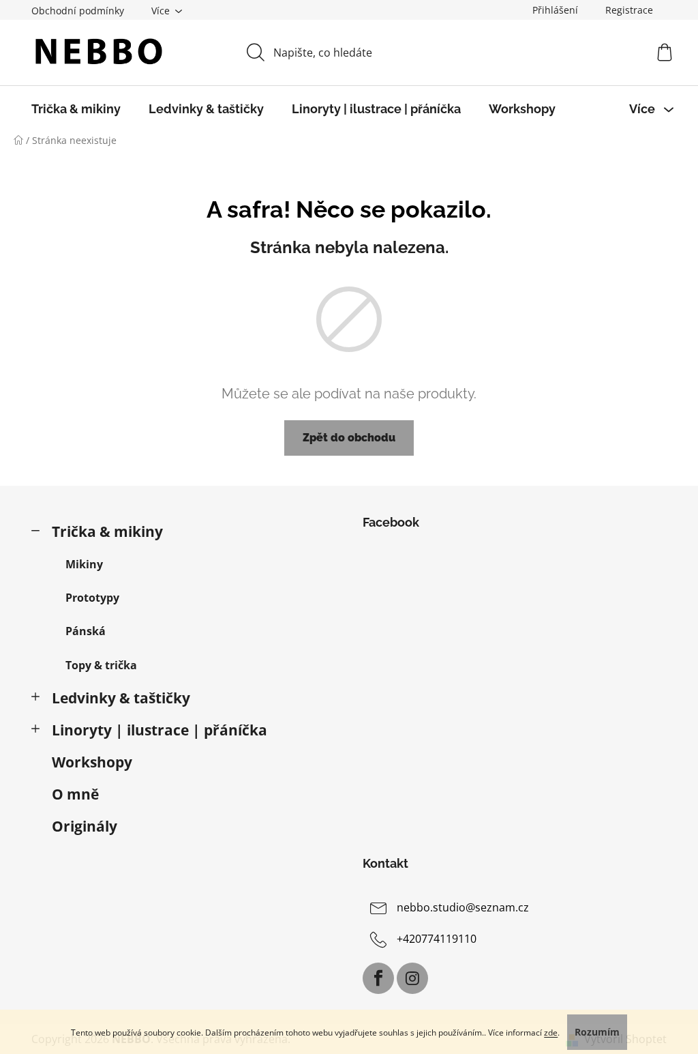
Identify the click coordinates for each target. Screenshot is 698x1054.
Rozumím (597, 1031)
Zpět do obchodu (349, 437)
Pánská (85, 631)
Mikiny (84, 564)
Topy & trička (101, 665)
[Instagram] (412, 978)
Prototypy (92, 597)
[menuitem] (76, 109)
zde (551, 1032)
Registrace (629, 9)
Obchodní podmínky (77, 10)
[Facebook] (378, 978)
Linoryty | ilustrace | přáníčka (159, 730)
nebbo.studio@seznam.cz (463, 908)
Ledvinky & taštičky (121, 697)
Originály (84, 826)
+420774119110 (436, 939)
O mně (75, 794)
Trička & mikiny (107, 531)
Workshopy (92, 762)
